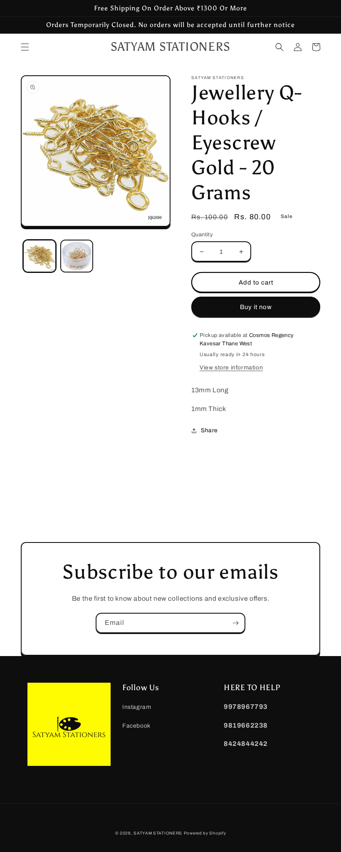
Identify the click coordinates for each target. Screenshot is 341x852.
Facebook (136, 726)
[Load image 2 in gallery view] (77, 256)
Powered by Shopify (205, 833)
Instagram (136, 707)
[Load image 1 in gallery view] (39, 256)
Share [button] (209, 430)
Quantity (202, 235)
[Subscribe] (235, 623)
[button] (25, 47)
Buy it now (256, 307)
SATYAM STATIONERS (157, 833)
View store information (231, 367)
